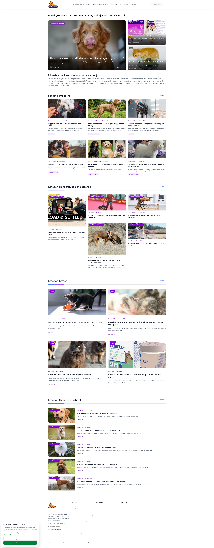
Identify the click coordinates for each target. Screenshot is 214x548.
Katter (88, 4)
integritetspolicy (7, 534)
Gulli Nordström (132, 120)
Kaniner (122, 521)
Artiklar (75, 502)
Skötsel (126, 4)
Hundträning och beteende (100, 4)
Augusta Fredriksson (53, 120)
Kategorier (123, 502)
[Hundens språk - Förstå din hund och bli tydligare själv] (87, 45)
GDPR (78, 542)
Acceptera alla (20, 543)
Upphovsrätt (56, 542)
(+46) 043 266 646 (55, 526)
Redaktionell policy (86, 542)
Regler (49, 542)
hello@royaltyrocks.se (56, 529)
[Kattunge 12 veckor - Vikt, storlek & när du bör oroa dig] (147, 58)
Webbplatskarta (97, 542)
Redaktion (99, 502)
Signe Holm (51, 229)
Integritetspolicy (65, 542)
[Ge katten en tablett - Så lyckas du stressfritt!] (147, 32)
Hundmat (133, 4)
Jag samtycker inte (20, 539)
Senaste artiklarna (78, 4)
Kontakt (73, 542)
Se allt (162, 95)
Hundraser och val (116, 4)
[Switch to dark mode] (164, 4)
